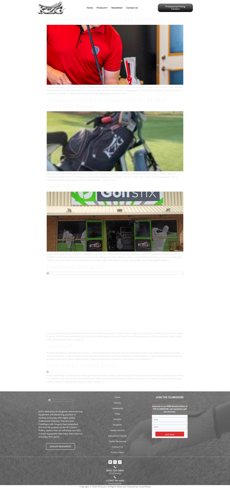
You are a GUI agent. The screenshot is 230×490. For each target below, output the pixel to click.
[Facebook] (110, 462)
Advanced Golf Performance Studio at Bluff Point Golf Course (107, 103)
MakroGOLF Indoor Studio (83, 365)
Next (179, 387)
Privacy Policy (117, 452)
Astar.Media (145, 486)
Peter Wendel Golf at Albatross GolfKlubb (105, 19)
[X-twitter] (115, 462)
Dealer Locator (117, 430)
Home (90, 7)
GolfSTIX (59, 186)
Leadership (117, 408)
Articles (117, 419)
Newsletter (117, 7)
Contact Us (132, 7)
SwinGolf (59, 346)
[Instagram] (120, 462)
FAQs (117, 413)
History (117, 402)
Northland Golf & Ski (75, 266)
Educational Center (117, 436)
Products (101, 7)
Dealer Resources (117, 441)
